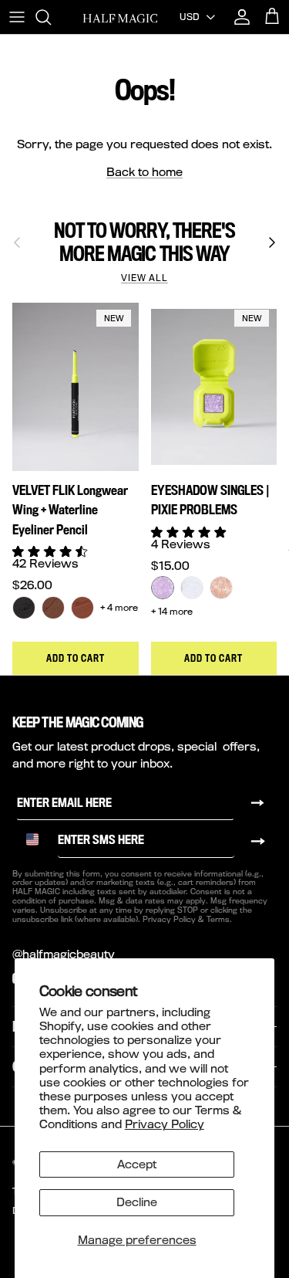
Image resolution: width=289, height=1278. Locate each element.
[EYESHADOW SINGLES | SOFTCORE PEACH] (221, 587)
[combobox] (38, 839)
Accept (136, 1164)
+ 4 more (119, 607)
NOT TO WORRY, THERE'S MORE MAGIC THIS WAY (144, 242)
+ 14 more (172, 611)
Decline (136, 1202)
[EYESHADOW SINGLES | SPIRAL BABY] (191, 587)
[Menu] (17, 17)
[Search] (51, 17)
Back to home (144, 171)
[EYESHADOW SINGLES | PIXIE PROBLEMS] (162, 587)
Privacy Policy (164, 1124)
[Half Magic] (120, 17)
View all (144, 278)
